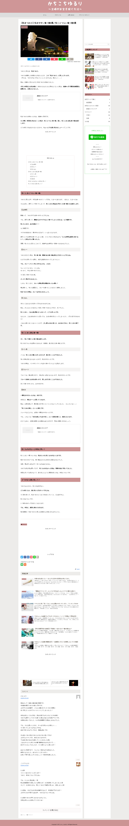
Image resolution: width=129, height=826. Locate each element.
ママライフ (24, 524)
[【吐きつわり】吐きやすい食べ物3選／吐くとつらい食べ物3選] (46, 59)
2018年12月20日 (25, 765)
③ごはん (33, 169)
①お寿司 (33, 164)
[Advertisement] (50, 143)
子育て (98, 115)
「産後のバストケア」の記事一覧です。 (46, 99)
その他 (97, 121)
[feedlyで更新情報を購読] (22, 564)
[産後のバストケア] (27, 98)
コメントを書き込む (50, 810)
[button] (108, 44)
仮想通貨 (98, 102)
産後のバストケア (42, 96)
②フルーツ (34, 176)
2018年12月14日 (25, 698)
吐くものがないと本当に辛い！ (38, 181)
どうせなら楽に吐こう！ (36, 183)
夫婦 (98, 118)
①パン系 (33, 174)
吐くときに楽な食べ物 (36, 171)
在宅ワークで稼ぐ (97, 99)
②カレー (33, 166)
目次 (48, 158)
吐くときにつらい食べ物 (36, 162)
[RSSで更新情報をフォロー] (25, 564)
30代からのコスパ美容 (97, 105)
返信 (78, 759)
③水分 (33, 178)
